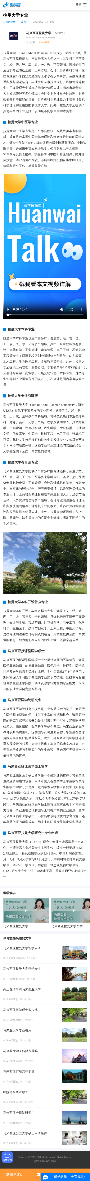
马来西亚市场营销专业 (19, 1071)
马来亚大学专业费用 (17, 1030)
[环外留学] (12, 5)
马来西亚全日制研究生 (19, 1112)
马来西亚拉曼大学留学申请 (22, 948)
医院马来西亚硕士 (15, 1092)
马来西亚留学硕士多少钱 (20, 1010)
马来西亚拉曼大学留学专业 (22, 968)
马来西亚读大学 (14, 999)
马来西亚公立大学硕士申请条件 (25, 1133)
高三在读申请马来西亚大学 (22, 989)
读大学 (24, 21)
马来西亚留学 (10, 21)
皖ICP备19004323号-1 (45, 1161)
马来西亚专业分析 (15, 978)
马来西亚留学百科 (15, 958)
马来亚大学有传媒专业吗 (20, 1051)
